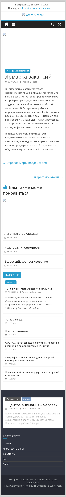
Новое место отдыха (16, 331)
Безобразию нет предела (36, 8)
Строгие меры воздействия (25, 163)
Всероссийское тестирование (26, 261)
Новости (11, 282)
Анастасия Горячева (31, 292)
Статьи (26, 399)
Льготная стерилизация (21, 234)
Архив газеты (13, 399)
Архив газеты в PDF (14, 448)
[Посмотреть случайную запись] (59, 24)
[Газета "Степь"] (6, 24)
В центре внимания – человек (31, 404)
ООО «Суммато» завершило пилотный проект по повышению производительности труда (32, 344)
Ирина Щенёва (30, 81)
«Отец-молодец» (14, 319)
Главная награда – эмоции (28, 288)
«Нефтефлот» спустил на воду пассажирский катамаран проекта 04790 (29, 359)
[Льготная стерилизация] (33, 200)
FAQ (5, 458)
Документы (9, 453)
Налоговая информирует (22, 247)
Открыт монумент (48, 177)
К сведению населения (18, 70)
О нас (6, 464)
